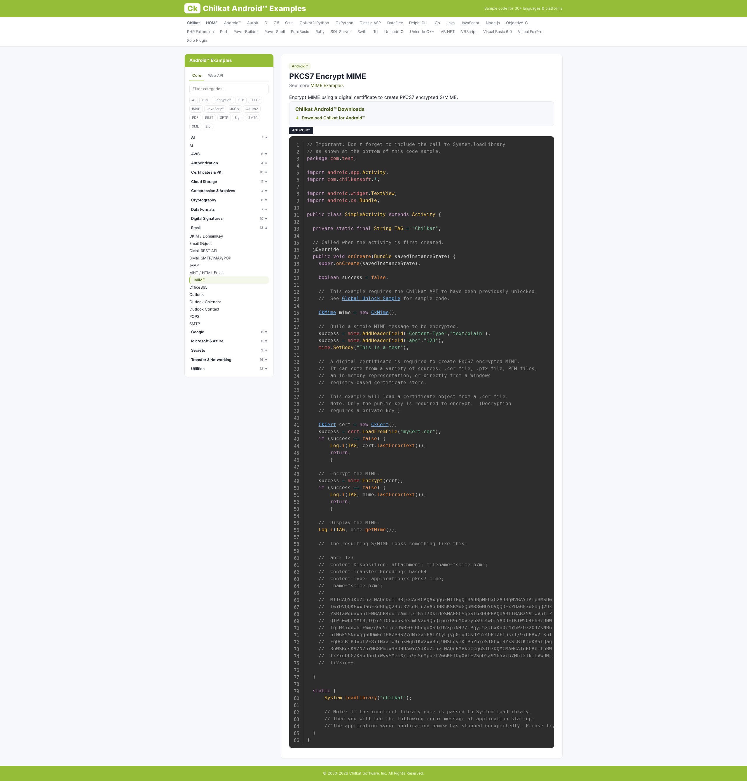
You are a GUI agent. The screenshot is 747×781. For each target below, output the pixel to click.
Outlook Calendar (205, 301)
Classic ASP (370, 22)
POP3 (194, 316)
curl (205, 100)
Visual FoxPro (530, 31)
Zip (207, 126)
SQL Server (341, 31)
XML (195, 126)
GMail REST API (203, 250)
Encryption (222, 100)
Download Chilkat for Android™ (333, 117)
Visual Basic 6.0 (497, 31)
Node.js (493, 22)
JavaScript (470, 22)
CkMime (327, 312)
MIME (199, 280)
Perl (223, 31)
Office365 (198, 287)
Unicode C (394, 31)
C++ (289, 22)
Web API (215, 75)
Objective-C (517, 22)
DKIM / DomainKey (206, 236)
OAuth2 (252, 109)
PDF (195, 118)
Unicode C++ (422, 31)
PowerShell (274, 31)
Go (437, 22)
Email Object (200, 243)
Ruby (319, 31)
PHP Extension (200, 31)
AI (193, 100)
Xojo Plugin (197, 40)
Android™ (232, 22)
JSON (234, 109)
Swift (362, 31)
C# (276, 22)
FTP (241, 100)
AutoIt (252, 22)
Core (196, 75)
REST (209, 118)
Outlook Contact (204, 309)
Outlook (196, 294)
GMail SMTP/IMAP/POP (210, 258)
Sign (238, 118)
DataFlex (395, 22)
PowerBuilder (245, 31)
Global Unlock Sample (371, 298)
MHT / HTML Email (206, 272)
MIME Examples (327, 85)
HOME (212, 22)
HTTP (255, 100)
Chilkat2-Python (314, 22)
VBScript (469, 31)
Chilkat (193, 22)
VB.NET (448, 31)
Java (450, 22)
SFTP (224, 118)
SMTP (252, 118)
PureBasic (300, 31)
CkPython (344, 22)
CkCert (327, 424)
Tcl (375, 31)
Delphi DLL (418, 22)
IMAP (196, 109)
